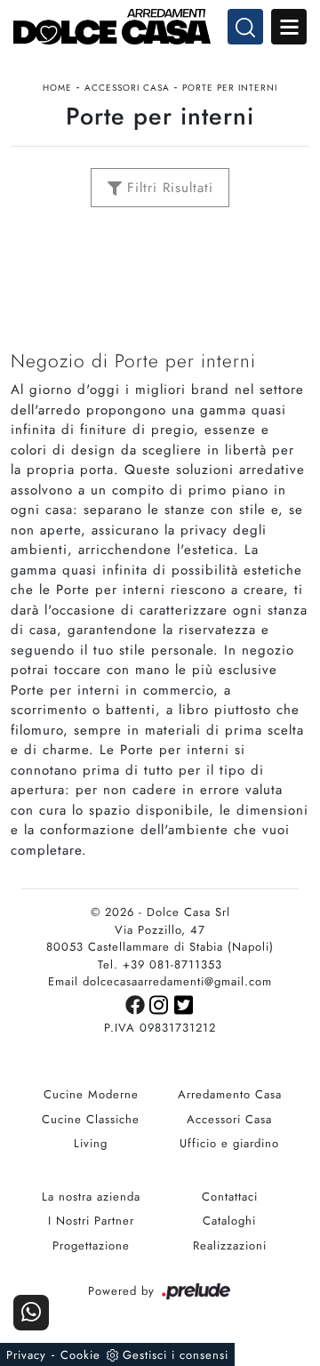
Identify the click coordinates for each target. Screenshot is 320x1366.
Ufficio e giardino (229, 1143)
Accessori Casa (127, 87)
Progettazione (91, 1245)
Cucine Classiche (91, 1119)
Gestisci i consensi (175, 1354)
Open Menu (289, 26)
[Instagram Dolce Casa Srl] (161, 1003)
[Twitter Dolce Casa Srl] (184, 1003)
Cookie (80, 1354)
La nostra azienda (91, 1196)
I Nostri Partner (91, 1220)
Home (57, 87)
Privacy (26, 1354)
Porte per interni (229, 87)
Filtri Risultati (167, 187)
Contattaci (230, 1196)
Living (91, 1143)
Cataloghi (229, 1220)
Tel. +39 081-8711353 (160, 964)
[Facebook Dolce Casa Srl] (137, 1003)
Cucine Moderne (91, 1094)
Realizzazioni (230, 1245)
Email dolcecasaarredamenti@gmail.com (160, 981)
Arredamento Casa (230, 1094)
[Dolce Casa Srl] (160, 26)
